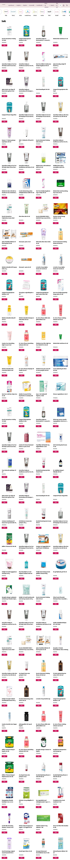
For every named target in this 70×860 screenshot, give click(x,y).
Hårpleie (25, 5)
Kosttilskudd (39, 5)
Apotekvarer (11, 5)
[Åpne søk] (60, 5)
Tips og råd (57, 5)
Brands (52, 5)
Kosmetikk (31, 5)
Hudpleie (18, 5)
